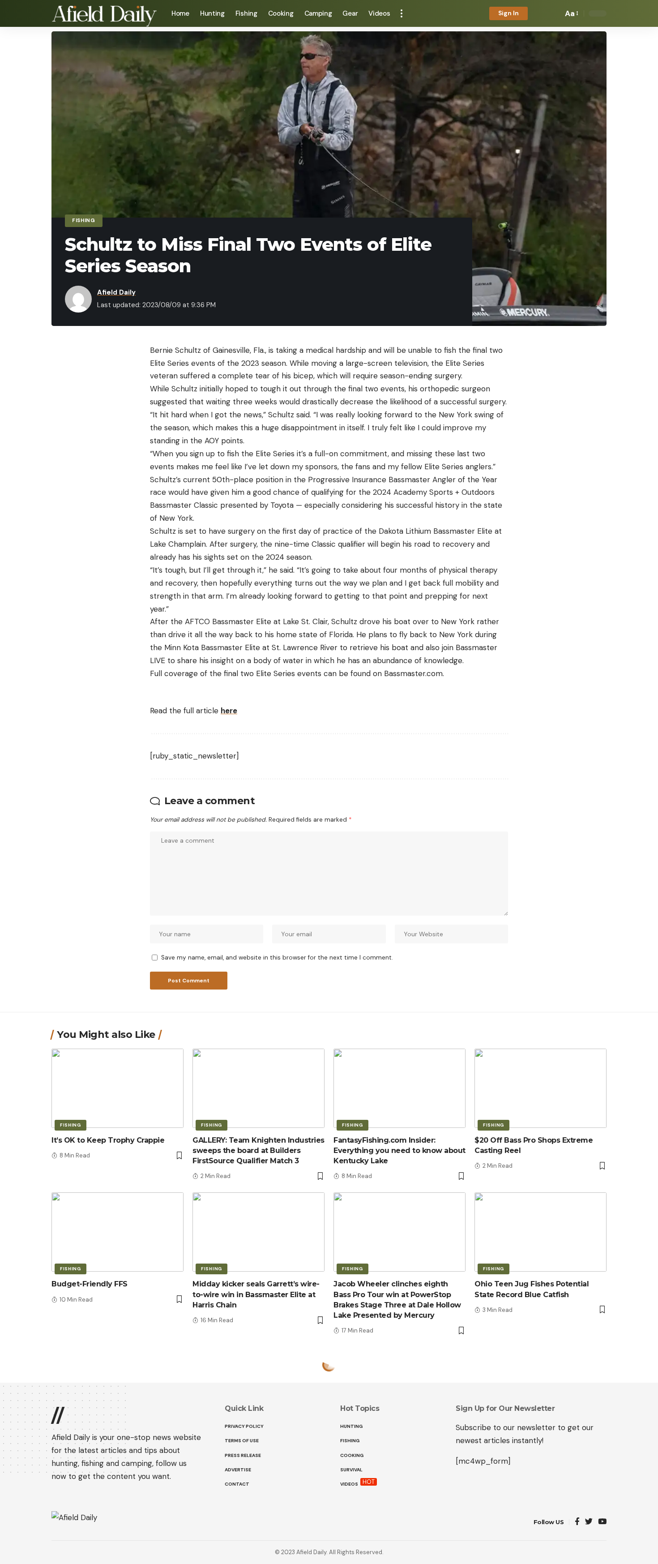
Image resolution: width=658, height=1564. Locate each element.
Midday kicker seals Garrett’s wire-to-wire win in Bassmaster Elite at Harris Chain (256, 1294)
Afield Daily (116, 292)
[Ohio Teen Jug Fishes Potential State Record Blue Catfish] (540, 1232)
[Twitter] (589, 1522)
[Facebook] (577, 1522)
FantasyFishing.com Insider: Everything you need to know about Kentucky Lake (399, 1150)
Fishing (83, 220)
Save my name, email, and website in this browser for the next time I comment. (277, 957)
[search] (553, 13)
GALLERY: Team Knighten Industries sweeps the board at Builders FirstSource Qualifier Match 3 (258, 1150)
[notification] (541, 13)
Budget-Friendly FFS (89, 1284)
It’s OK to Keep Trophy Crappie (107, 1140)
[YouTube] (602, 1522)
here (229, 711)
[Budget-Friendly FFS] (117, 1232)
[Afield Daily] (104, 13)
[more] (401, 13)
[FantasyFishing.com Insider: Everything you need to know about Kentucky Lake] (399, 1088)
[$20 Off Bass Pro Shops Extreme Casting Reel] (540, 1088)
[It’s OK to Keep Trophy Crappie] (117, 1088)
